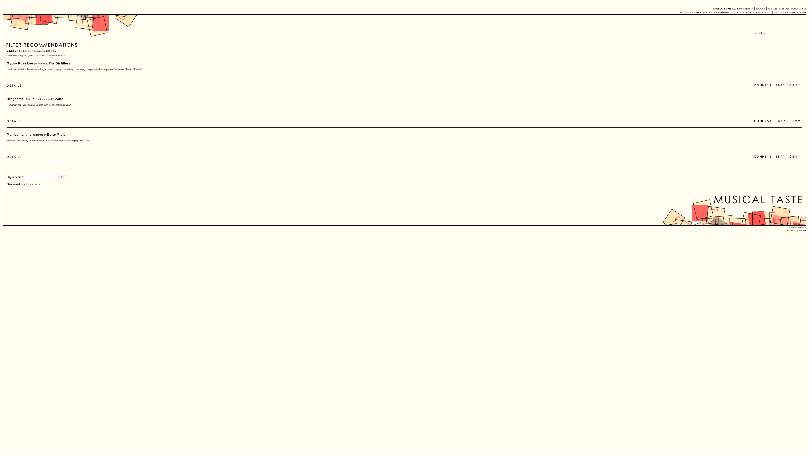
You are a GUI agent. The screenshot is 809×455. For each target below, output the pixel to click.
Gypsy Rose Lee (20, 63)
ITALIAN (784, 9)
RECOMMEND (763, 12)
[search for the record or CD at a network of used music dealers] (795, 85)
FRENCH (772, 9)
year (30, 55)
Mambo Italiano (19, 134)
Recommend (13, 184)
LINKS (784, 12)
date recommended (56, 55)
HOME (683, 12)
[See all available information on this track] (15, 85)
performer (39, 55)
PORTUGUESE (798, 9)
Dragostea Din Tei (21, 99)
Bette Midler (57, 134)
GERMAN (748, 9)
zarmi (794, 227)
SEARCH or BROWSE (743, 12)
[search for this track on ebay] (780, 85)
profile (23, 51)
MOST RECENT (797, 12)
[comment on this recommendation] (763, 85)
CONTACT (791, 230)
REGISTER (695, 12)
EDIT (776, 12)
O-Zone (57, 99)
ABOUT (802, 230)
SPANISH (760, 9)
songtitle (22, 55)
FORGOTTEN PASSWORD (717, 12)
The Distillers (59, 63)
